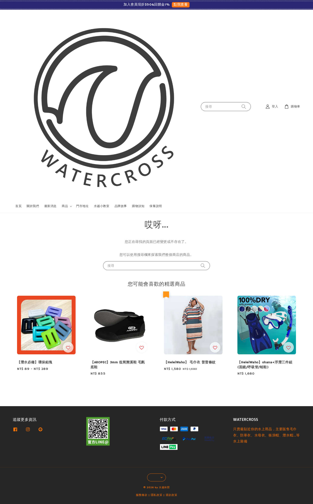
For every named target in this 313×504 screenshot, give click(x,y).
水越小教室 (101, 206)
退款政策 (171, 495)
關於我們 (33, 206)
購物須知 (138, 206)
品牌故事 (121, 206)
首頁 (18, 206)
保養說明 (155, 206)
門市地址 (82, 206)
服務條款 (142, 495)
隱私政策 (156, 495)
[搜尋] (244, 106)
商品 (65, 206)
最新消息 (50, 206)
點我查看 (181, 5)
